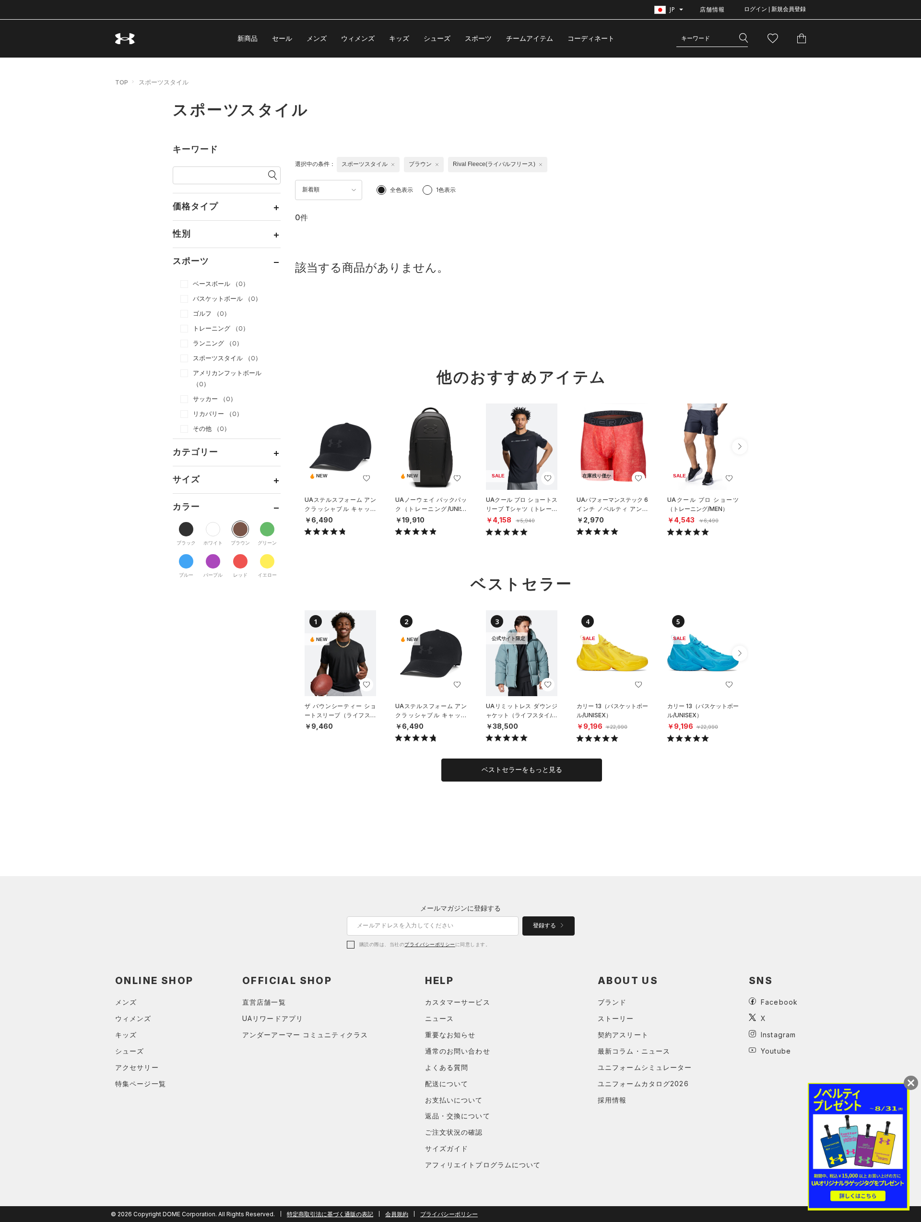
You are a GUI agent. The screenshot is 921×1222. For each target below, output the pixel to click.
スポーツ (478, 38)
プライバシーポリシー (429, 944)
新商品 (247, 38)
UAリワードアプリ (272, 1018)
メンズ (317, 38)
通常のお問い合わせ (457, 1051)
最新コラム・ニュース (634, 1051)
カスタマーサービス (457, 1002)
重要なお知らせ (450, 1035)
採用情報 (612, 1100)
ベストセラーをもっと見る (522, 769)
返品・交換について (457, 1116)
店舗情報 (712, 9)
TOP (121, 82)
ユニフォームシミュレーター (645, 1067)
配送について (447, 1084)
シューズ (437, 38)
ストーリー (616, 1018)
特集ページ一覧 (140, 1084)
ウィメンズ (358, 38)
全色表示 (401, 189)
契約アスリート (623, 1035)
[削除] (393, 164)
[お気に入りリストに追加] (366, 478)
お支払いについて (454, 1100)
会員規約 (396, 1214)
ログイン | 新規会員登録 (775, 9)
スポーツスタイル (164, 82)
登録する (545, 925)
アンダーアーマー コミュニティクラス (305, 1035)
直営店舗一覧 (264, 1002)
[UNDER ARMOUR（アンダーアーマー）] (125, 38)
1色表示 (446, 189)
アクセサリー (137, 1067)
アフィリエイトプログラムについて (483, 1165)
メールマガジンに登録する (460, 908)
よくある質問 (447, 1067)
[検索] (743, 38)
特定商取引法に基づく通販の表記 (330, 1214)
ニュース (439, 1018)
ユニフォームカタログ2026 (643, 1084)
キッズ (399, 38)
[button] (739, 446)
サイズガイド (447, 1148)
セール (282, 38)
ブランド (612, 1002)
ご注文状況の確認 (454, 1132)
